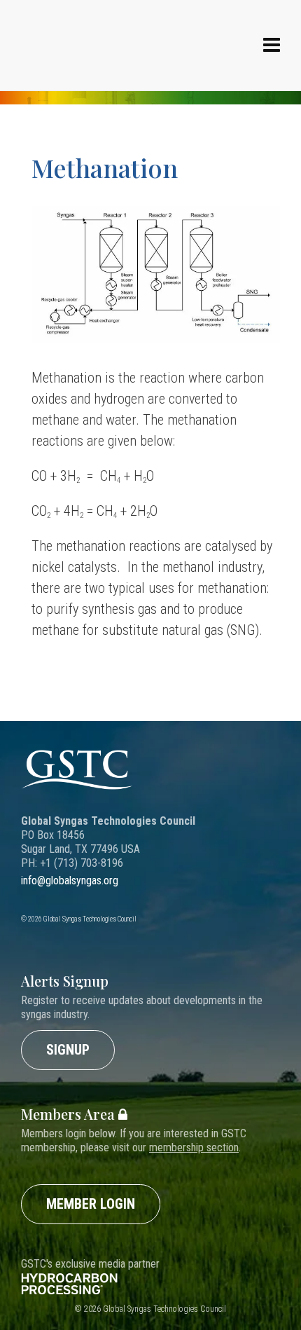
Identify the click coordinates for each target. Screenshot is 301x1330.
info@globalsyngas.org (69, 880)
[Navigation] (271, 45)
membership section (194, 1147)
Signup (68, 1049)
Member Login (90, 1203)
